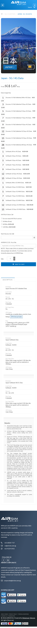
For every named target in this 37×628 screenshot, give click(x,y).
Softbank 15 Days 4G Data (17, 178)
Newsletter (12, 616)
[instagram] (8, 560)
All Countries (10, 14)
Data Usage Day (6, 93)
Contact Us (4, 616)
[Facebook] (3, 560)
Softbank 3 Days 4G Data (16, 156)
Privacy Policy (13, 614)
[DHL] (25, 623)
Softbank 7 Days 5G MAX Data (18, 196)
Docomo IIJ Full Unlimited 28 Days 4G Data (18, 146)
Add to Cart (20, 264)
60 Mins (8, 224)
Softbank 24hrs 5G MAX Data (18, 182)
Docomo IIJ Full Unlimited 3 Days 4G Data (18, 105)
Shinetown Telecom (28, 618)
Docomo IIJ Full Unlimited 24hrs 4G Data (18, 99)
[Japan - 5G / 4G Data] (18, 45)
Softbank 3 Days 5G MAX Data (18, 187)
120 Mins (9, 227)
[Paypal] (17, 623)
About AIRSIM (4, 614)
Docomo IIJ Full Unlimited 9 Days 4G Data (18, 126)
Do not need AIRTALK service (12, 218)
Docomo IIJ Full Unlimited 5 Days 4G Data (18, 112)
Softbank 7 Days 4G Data (17, 165)
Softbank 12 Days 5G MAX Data (19, 205)
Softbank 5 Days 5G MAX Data (18, 191)
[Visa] (4, 623)
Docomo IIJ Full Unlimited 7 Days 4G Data (18, 119)
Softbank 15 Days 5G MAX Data (19, 209)
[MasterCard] (10, 623)
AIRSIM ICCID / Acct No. (8, 242)
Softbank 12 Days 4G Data (17, 174)
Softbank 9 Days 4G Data (17, 169)
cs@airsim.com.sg (10, 546)
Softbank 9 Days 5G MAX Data (18, 200)
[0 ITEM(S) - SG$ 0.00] (34, 5)
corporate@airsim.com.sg (12, 580)
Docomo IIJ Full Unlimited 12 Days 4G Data (18, 132)
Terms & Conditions (23, 614)
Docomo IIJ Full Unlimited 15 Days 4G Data (18, 139)
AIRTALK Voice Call (7, 214)
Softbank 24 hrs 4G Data (16, 151)
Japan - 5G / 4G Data (25, 14)
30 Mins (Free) (7, 221)
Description (7, 280)
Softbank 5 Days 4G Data (17, 160)
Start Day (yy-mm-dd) (7, 234)
